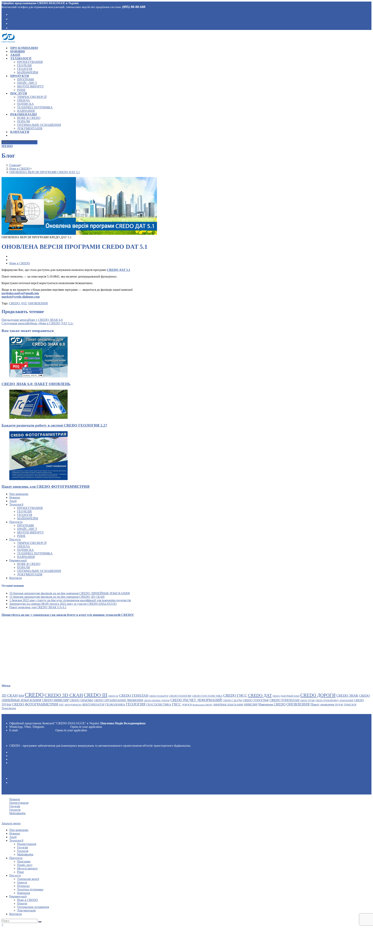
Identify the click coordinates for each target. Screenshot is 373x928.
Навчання (26, 557)
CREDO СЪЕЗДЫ (232, 700)
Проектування (30, 508)
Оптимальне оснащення (39, 571)
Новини (14, 497)
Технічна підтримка (35, 553)
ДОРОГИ (187, 704)
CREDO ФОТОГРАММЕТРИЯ (35, 704)
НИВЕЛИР (251, 704)
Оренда (23, 546)
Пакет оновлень (322, 704)
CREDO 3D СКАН (63, 695)
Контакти (15, 578)
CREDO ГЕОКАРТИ (158, 696)
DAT (61, 704)
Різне (21, 536)
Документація (29, 574)
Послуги (15, 539)
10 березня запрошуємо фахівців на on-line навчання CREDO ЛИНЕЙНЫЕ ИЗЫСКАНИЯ (69, 593)
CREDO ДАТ (17, 303)
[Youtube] (10, 23)
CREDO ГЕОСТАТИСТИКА (207, 695)
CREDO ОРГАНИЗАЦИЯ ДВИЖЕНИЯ (118, 700)
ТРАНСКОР (350, 704)
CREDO (34, 695)
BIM (21, 695)
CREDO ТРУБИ (307, 700)
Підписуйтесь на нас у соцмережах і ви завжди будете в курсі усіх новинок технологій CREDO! (68, 614)
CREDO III (95, 695)
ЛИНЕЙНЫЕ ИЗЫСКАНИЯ (228, 704)
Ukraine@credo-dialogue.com (36, 730)
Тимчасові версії (31, 543)
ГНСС (176, 704)
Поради (23, 567)
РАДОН (339, 704)
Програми (25, 525)
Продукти (16, 522)
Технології (16, 504)
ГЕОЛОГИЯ (136, 704)
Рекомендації (18, 560)
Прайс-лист (27, 529)
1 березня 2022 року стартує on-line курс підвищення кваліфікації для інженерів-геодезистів (70, 600)
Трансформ (9, 708)
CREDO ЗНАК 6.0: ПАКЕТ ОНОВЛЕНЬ (36, 384)
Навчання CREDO (272, 704)
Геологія (24, 515)
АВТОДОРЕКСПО (73, 705)
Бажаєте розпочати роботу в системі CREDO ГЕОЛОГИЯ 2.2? (54, 425)
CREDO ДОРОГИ (318, 695)
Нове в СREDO (28, 564)
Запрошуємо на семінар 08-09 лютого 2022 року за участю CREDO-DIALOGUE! (63, 603)
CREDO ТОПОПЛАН (284, 700)
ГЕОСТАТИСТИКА (158, 704)
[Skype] (10, 19)
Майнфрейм (27, 518)
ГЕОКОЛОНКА (115, 704)
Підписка (25, 550)
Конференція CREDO (202, 705)
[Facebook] (10, 14)
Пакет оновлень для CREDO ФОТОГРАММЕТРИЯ (46, 487)
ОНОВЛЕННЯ (38, 303)
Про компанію (18, 494)
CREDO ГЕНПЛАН (133, 696)
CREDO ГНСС (235, 695)
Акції (13, 501)
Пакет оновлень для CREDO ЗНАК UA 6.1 (37, 607)
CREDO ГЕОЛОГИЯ (180, 695)
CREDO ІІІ (113, 696)
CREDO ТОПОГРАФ (256, 700)
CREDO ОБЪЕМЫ (81, 700)
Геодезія (24, 511)
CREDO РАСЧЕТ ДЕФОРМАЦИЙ (196, 700)
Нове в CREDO (19, 263)
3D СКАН (10, 695)
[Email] (10, 27)
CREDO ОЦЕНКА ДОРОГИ (157, 700)
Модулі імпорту (30, 532)
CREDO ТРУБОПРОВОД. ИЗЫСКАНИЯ (334, 700)
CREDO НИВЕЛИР (55, 700)
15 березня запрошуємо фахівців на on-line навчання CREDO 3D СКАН (57, 596)
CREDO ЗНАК (347, 696)
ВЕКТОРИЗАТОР (93, 704)
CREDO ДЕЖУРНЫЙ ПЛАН (286, 696)
